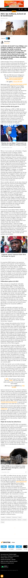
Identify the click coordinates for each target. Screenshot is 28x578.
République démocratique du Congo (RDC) (8, 519)
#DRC (11, 380)
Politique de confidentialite (13, 556)
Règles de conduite (5, 561)
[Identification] (19, 9)
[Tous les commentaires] (2, 576)
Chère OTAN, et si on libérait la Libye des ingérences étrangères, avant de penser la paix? (13, 467)
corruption (24, 519)
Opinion (19, 517)
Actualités (3, 517)
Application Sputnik (13, 561)
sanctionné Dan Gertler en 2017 (18, 84)
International (8, 517)
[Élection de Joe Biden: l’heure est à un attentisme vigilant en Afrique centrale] (14, 133)
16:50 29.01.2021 (4, 18)
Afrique (2, 522)
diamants (19, 519)
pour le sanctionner (21, 481)
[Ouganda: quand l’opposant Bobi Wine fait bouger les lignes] (14, 244)
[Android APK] (4, 566)
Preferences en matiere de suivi (7, 563)
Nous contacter (4, 556)
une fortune (4, 409)
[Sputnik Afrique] (4, 9)
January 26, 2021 (17, 81)
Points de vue (14, 517)
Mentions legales (12, 554)
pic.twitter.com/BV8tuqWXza (14, 79)
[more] (26, 147)
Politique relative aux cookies (7, 557)
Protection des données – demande (8, 559)
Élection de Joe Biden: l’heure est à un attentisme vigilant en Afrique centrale (13, 144)
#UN (7, 379)
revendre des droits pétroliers (9, 402)
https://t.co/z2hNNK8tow (16, 78)
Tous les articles (6, 43)
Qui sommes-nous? (5, 554)
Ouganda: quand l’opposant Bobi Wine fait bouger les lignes (13, 255)
